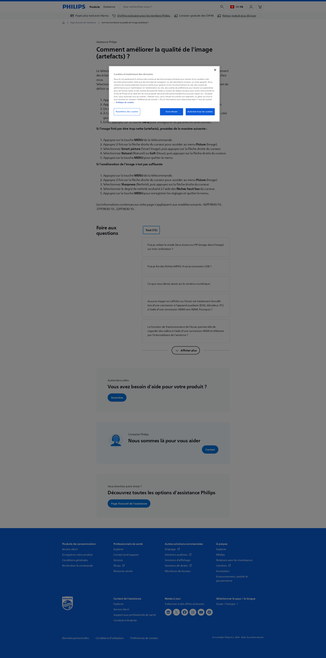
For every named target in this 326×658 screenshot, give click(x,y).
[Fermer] (215, 70)
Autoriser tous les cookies (200, 111)
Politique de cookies (125, 102)
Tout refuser (171, 111)
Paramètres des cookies (127, 111)
